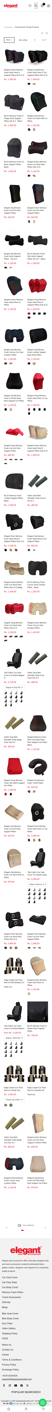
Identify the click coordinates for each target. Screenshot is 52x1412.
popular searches (25, 1392)
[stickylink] (8, 1409)
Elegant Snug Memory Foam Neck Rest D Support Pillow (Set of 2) (37, 302)
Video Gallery (9, 1328)
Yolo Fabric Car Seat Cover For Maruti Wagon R (14, 675)
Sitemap (6, 1302)
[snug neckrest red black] (5, 636)
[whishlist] (30, 5)
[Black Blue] (34, 313)
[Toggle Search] (36, 6)
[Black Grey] (11, 1105)
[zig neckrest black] (5, 267)
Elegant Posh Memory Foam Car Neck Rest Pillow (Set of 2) (13, 936)
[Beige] (34, 83)
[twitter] (27, 1386)
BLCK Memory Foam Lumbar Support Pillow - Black (14, 498)
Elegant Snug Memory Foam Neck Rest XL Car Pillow (37, 398)
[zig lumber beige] (34, 363)
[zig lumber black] (29, 363)
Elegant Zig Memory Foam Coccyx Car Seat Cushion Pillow (13, 352)
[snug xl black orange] (39, 409)
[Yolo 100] (16, 693)
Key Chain (7, 1323)
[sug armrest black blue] (11, 459)
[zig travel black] (29, 791)
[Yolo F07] (11, 701)
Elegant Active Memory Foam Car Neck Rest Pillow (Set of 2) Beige (13, 584)
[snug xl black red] (44, 409)
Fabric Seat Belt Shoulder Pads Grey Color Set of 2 (35, 675)
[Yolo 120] (5, 693)
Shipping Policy (9, 1333)
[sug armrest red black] (5, 459)
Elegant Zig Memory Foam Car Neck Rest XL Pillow (37, 118)
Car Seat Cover (10, 1277)
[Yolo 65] (5, 697)
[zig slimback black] (5, 409)
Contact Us (7, 1349)
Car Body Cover (10, 1287)
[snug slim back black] (11, 794)
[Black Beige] (5, 1105)
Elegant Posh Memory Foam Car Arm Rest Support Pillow (36, 936)
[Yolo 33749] (16, 697)
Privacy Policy (9, 1364)
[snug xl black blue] (34, 409)
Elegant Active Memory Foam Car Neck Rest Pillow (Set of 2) (36, 164)
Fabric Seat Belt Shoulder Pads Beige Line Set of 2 (13, 1139)
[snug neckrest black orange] (16, 636)
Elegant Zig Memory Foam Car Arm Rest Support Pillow (12, 210)
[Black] (29, 83)
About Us (6, 1344)
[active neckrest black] (29, 175)
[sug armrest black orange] (16, 459)
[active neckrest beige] (34, 175)
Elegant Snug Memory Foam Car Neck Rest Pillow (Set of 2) (13, 625)
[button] (22, 1230)
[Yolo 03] (11, 705)
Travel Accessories (11, 1297)
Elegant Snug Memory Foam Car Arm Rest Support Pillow (13, 448)
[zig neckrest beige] (11, 267)
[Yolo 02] (5, 705)
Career (5, 1354)
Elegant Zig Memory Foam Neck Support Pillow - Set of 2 (12, 256)
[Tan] (16, 550)
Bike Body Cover (10, 1318)
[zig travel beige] (34, 791)
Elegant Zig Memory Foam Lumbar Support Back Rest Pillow (36, 352)
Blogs (5, 1307)
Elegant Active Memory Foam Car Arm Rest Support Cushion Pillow (37, 1139)
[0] (42, 5)
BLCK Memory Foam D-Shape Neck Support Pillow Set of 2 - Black (14, 118)
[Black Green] (29, 317)
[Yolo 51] (5, 701)
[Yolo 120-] (29, 889)
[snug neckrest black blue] (11, 636)
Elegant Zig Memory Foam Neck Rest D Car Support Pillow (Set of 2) (37, 72)
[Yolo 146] (21, 697)
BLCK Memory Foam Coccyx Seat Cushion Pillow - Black (36, 584)
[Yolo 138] (11, 697)
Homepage (8, 27)
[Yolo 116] (11, 693)
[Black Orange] (39, 313)
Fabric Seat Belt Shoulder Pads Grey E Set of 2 (36, 498)
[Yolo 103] (21, 693)
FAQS (5, 1338)
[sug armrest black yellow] (5, 463)
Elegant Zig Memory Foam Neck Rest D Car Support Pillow (37, 538)
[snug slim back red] (5, 794)
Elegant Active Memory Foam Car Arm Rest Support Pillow (36, 210)
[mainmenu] (48, 5)
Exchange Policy (10, 1369)
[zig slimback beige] (11, 409)
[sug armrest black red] (21, 459)
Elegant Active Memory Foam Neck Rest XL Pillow (13, 302)
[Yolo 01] (21, 701)
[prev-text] (7, 1228)
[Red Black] (29, 313)
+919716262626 (9, 1376)
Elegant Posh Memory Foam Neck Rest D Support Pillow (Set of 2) (14, 538)
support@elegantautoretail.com (17, 1379)
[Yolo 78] (16, 701)
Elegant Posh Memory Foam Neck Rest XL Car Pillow (37, 828)
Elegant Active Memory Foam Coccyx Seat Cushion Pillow (36, 625)
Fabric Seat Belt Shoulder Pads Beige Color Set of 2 (13, 739)
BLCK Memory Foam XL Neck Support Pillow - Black (14, 164)
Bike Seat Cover (10, 1313)
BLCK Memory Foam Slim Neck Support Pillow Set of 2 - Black (36, 256)
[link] (4, 1386)
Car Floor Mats (9, 1282)
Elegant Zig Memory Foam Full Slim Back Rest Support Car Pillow (14, 398)
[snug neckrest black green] (5, 640)
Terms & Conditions (12, 1359)
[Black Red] (44, 313)
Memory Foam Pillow (12, 1292)
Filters (8, 40)
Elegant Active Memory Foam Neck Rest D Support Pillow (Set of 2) (14, 72)
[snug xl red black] (29, 409)
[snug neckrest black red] (21, 636)
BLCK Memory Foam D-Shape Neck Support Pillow (37, 1028)
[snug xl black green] (29, 413)
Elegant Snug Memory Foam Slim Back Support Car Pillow (14, 783)
